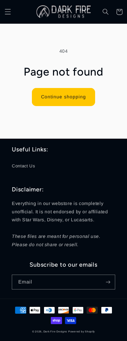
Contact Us (23, 166)
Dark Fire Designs (55, 331)
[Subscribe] (108, 282)
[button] (7, 12)
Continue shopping (63, 96)
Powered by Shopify (81, 331)
